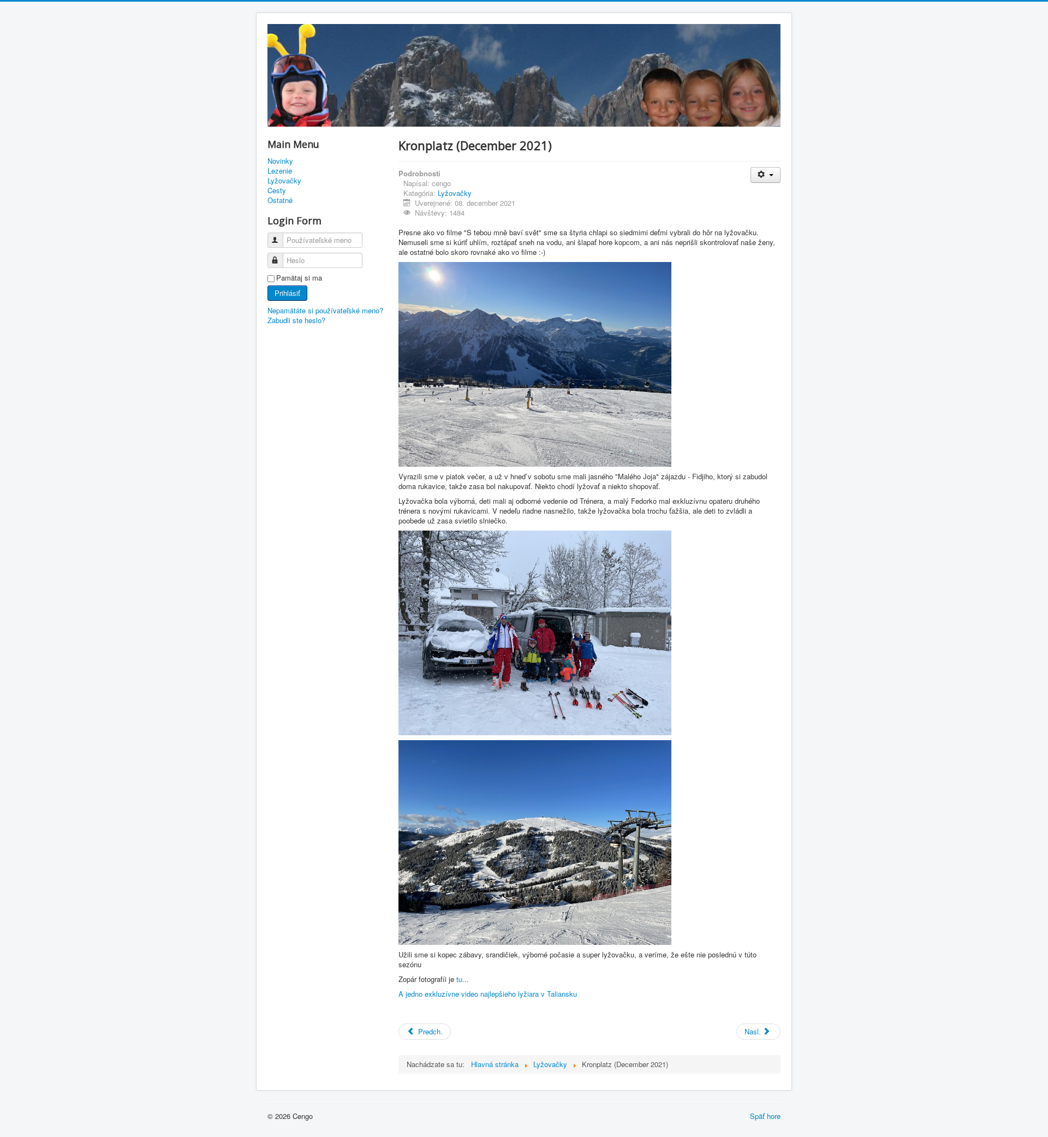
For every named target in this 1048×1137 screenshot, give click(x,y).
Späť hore (765, 1116)
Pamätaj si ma (299, 278)
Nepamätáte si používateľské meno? (325, 310)
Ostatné (280, 200)
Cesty (276, 190)
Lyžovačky (284, 181)
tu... (462, 979)
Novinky (280, 161)
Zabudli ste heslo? (296, 320)
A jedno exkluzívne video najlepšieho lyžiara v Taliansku (488, 994)
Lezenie (279, 171)
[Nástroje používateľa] (766, 175)
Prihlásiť (287, 293)
